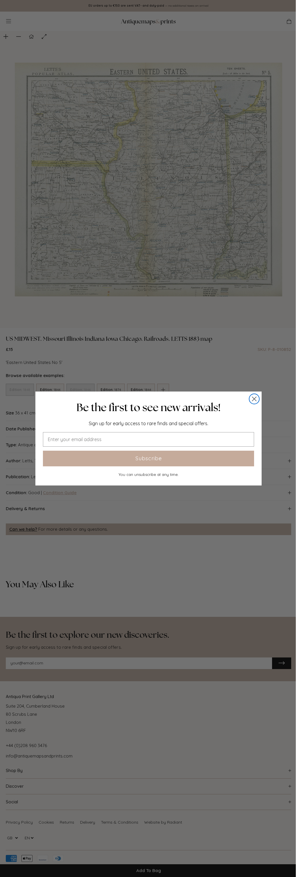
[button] (148, 407)
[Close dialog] (254, 399)
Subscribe (148, 458)
